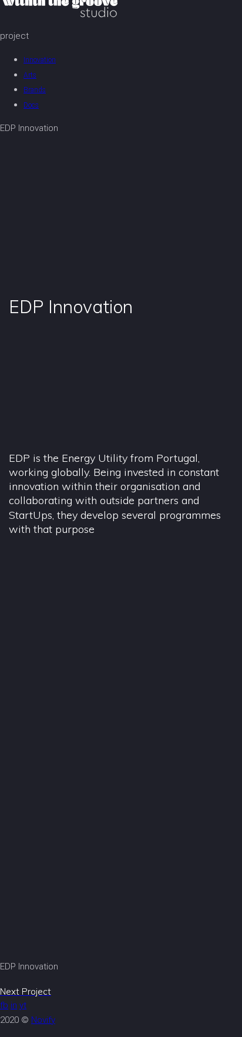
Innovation (39, 60)
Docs (31, 105)
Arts (29, 75)
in (14, 1005)
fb (4, 1005)
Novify (43, 1020)
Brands (34, 90)
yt (22, 1005)
